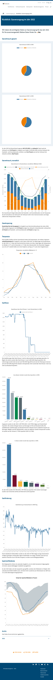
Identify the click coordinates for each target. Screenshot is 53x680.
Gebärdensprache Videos (49, 2)
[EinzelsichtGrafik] (26, 187)
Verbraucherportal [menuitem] (20, 6)
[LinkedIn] (33, 665)
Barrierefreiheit (43, 670)
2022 (3, 638)
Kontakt (39, 2)
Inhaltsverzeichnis (44, 674)
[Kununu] (47, 665)
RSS (50, 2)
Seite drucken (18, 652)
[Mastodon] (36, 665)
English (43, 2)
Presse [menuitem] (47, 6)
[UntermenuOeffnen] (14, 13)
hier (39, 32)
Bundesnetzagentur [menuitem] (39, 6)
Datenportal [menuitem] (29, 6)
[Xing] (44, 665)
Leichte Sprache (47, 2)
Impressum (42, 668)
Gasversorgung (10, 13)
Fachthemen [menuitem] (11, 6)
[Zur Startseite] (6, 4)
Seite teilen (28, 652)
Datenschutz (43, 672)
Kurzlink (36, 652)
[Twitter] (39, 665)
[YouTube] (42, 665)
